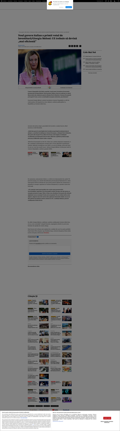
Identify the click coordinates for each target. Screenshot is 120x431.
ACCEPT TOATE (107, 418)
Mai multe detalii (24, 417)
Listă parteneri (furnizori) (58, 421)
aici (33, 424)
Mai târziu (61, 7)
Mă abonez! (68, 7)
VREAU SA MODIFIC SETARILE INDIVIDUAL (107, 422)
